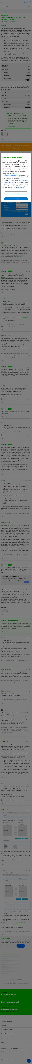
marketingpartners (11, 175)
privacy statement (9, 182)
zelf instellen (20, 187)
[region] (16, 177)
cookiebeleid (24, 180)
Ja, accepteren (16, 199)
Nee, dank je (16, 193)
